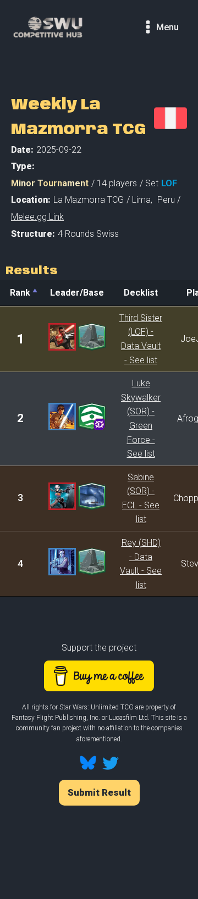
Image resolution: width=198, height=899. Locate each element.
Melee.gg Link (37, 217)
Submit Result (99, 792)
